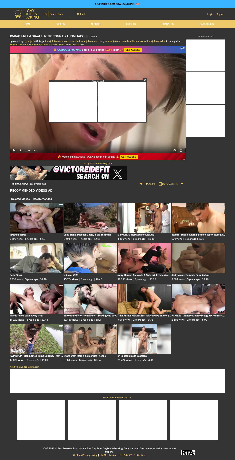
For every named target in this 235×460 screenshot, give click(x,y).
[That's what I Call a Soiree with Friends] (91, 339)
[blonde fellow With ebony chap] (37, 299)
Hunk (47, 44)
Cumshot (24, 44)
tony (102, 41)
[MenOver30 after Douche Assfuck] (145, 218)
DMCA (103, 455)
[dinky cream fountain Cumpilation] (199, 258)
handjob (85, 41)
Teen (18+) (65, 44)
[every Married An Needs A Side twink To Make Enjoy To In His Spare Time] (145, 258)
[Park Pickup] (37, 258)
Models (131, 24)
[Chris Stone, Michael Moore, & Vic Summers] (91, 218)
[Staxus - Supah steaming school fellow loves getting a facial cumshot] (199, 218)
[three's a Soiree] (37, 218)
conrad (109, 41)
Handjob (38, 44)
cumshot (75, 41)
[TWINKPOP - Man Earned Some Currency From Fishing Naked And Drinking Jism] (37, 339)
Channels (168, 24)
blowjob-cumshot (156, 41)
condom (94, 41)
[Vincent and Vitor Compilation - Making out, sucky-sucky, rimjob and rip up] (91, 299)
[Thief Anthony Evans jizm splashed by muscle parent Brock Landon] (145, 299)
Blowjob (14, 44)
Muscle (54, 44)
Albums (95, 24)
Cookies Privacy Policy (85, 455)
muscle (66, 41)
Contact (141, 455)
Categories (207, 24)
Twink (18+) (77, 44)
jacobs (116, 41)
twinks (57, 41)
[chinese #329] (91, 258)
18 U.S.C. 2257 (126, 455)
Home (27, 24)
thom (124, 41)
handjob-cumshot (136, 41)
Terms (112, 455)
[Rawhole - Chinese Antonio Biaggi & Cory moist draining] (199, 299)
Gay (31, 44)
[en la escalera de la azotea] (145, 339)
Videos (61, 24)
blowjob (49, 41)
